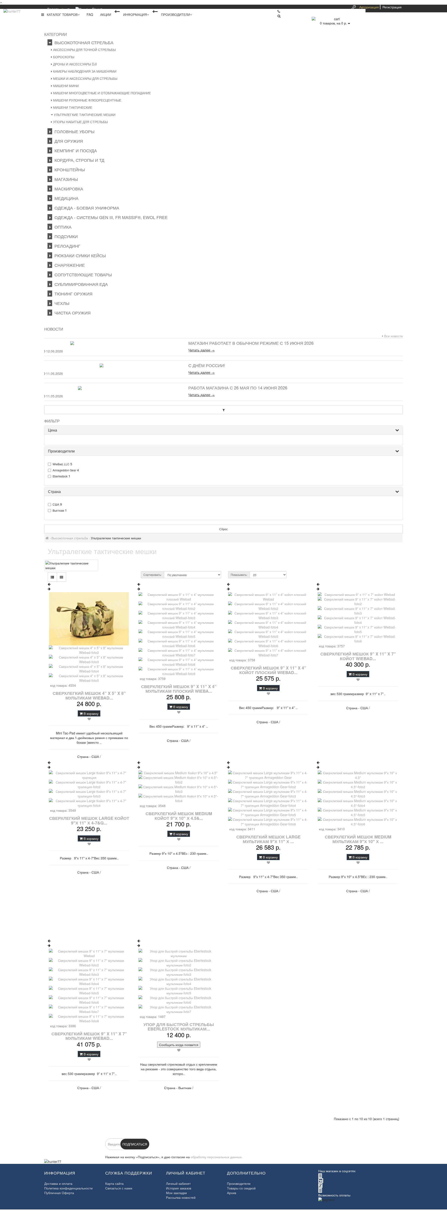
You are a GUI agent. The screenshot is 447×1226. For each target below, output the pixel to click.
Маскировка (67, 189)
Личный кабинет (178, 1183)
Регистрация (392, 7)
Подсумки (65, 236)
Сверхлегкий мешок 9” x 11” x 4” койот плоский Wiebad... (268, 670)
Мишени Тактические (72, 107)
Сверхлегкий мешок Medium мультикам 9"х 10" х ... (358, 839)
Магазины (65, 179)
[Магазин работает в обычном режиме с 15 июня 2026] (113, 343)
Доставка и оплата (58, 1183)
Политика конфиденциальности (68, 1188)
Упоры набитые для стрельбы (80, 121)
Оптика (61, 227)
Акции (105, 14)
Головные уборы (73, 131)
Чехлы (60, 303)
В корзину (90, 713)
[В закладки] (89, 718)
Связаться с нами (118, 1188)
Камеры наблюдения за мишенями (84, 71)
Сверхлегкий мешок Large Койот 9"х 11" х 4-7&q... (89, 820)
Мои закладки (176, 1192)
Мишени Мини (65, 85)
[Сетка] (61, 577)
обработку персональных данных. (217, 1157)
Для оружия (67, 141)
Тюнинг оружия (72, 293)
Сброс (223, 529)
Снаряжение (68, 265)
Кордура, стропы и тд (78, 160)
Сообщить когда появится (178, 1044)
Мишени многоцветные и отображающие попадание (101, 93)
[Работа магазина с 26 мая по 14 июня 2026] (113, 387)
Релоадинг (66, 246)
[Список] (52, 577)
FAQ (90, 14)
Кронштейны (68, 169)
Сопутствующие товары (82, 274)
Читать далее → (201, 350)
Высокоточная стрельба (82, 42)
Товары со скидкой (241, 1188)
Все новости (393, 336)
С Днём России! (206, 365)
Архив (231, 1192)
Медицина (65, 198)
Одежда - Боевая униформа (85, 208)
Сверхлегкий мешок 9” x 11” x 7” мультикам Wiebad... (89, 1036)
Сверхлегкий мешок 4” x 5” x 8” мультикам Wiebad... (89, 695)
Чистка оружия (71, 313)
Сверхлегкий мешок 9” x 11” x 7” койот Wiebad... (358, 656)
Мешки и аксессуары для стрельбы (84, 78)
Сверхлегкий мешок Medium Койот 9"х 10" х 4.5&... (179, 816)
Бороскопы (63, 56)
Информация (135, 14)
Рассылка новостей (181, 1197)
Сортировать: (152, 575)
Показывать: (239, 575)
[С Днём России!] (113, 365)
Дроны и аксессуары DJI (74, 64)
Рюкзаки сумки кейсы (79, 255)
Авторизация (369, 7)
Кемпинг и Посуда (74, 150)
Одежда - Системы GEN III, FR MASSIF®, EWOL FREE (110, 217)
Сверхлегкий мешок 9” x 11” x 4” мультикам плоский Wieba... (179, 688)
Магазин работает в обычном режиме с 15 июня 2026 (251, 343)
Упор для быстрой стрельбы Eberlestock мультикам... (178, 1026)
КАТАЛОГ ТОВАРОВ (61, 14)
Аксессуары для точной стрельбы (84, 49)
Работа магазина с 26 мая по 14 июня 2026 (237, 388)
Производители (175, 14)
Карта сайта (114, 1183)
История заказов (178, 1188)
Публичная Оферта (59, 1192)
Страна (54, 491)
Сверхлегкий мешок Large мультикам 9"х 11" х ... (268, 839)
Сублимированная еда (80, 284)
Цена (52, 430)
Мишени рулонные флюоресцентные (86, 100)
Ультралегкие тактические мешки (84, 114)
